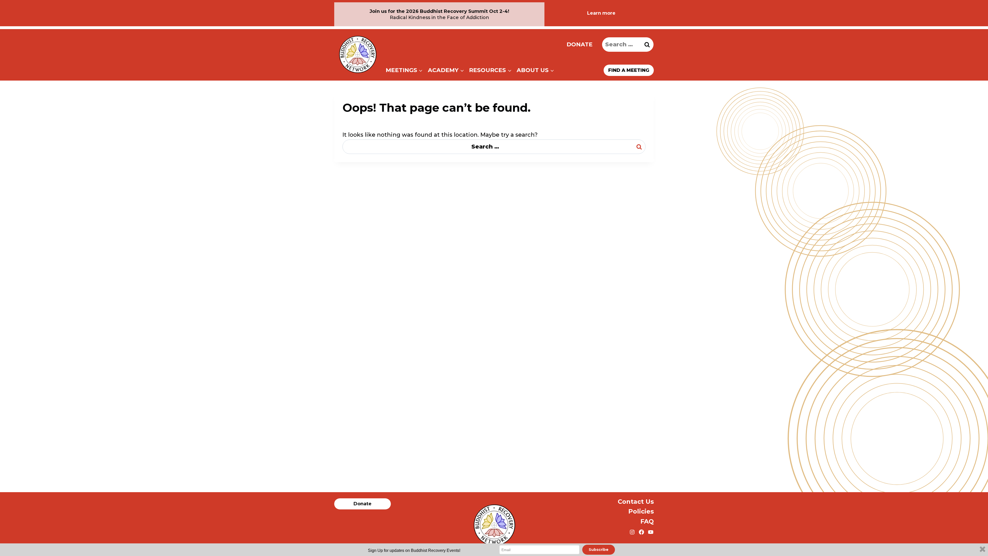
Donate (580, 44)
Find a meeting (628, 70)
